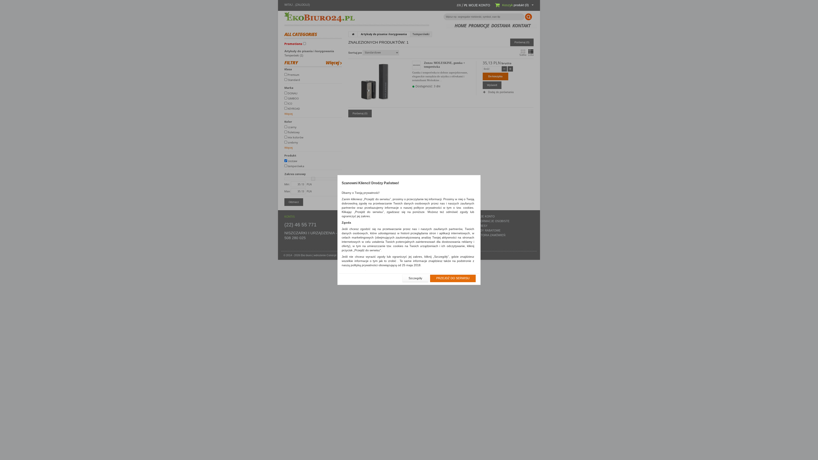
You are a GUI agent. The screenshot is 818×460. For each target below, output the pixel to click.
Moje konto (479, 5)
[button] (415, 278)
